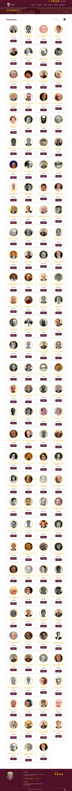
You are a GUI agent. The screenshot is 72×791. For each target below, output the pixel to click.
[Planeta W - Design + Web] (64, 789)
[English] (63, 1)
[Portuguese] (61, 1)
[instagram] (58, 1)
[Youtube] (51, 1)
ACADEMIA (33, 4)
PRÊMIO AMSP (62, 4)
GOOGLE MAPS (29, 778)
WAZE (37, 778)
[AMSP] (11, 4)
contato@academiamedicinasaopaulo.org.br (34, 783)
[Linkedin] (56, 1)
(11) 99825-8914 (28, 785)
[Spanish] (64, 1)
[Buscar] (64, 19)
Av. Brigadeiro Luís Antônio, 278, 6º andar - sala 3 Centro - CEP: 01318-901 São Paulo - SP (34, 775)
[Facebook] (54, 1)
